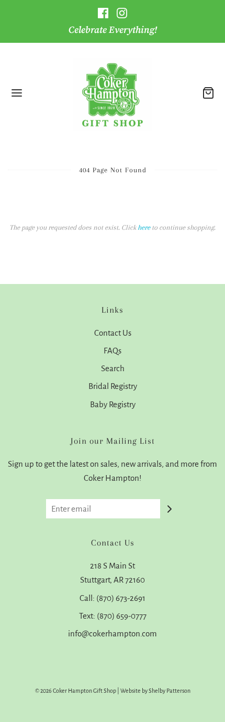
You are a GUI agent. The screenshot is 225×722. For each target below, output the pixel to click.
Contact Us (112, 332)
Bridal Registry (112, 386)
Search (113, 368)
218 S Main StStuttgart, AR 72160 (112, 572)
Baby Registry (113, 404)
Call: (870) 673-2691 (112, 598)
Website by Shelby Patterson (155, 691)
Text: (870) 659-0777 (113, 615)
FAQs (112, 350)
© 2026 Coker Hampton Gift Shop (75, 691)
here (144, 227)
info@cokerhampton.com (112, 633)
